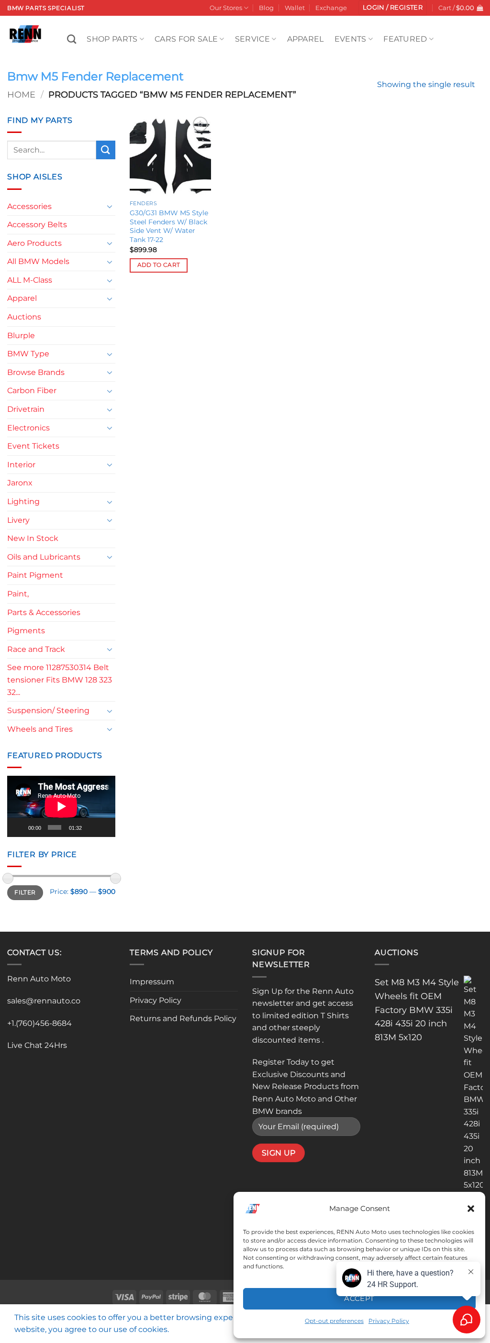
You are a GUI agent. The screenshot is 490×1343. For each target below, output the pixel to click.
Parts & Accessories (43, 612)
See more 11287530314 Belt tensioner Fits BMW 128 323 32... (59, 679)
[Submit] (105, 150)
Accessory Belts (37, 224)
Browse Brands (36, 372)
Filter (24, 892)
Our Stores (226, 7)
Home (21, 94)
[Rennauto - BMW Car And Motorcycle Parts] (30, 34)
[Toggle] (109, 206)
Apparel (305, 39)
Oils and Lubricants (43, 556)
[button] (471, 1208)
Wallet (295, 7)
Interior (21, 464)
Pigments (26, 630)
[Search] (71, 39)
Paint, (18, 593)
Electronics (28, 427)
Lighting (23, 501)
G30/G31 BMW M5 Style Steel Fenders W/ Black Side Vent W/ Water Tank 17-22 (169, 226)
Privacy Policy (155, 1000)
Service (252, 39)
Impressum (152, 981)
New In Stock (32, 538)
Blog (266, 7)
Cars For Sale (186, 39)
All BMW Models (38, 261)
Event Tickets (33, 446)
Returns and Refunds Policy (183, 1018)
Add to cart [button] (158, 265)
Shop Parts (112, 39)
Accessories (29, 206)
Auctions (24, 316)
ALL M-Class (29, 280)
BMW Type (28, 353)
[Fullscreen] (105, 827)
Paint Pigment (35, 575)
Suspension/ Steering (48, 710)
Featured (405, 39)
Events (350, 39)
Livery (18, 520)
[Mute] (92, 827)
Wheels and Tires (40, 729)
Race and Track (36, 649)
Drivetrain (26, 409)
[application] (61, 806)
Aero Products (34, 243)
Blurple (21, 335)
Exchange (331, 7)
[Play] (20, 827)
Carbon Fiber (31, 390)
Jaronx (20, 482)
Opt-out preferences (334, 1320)
